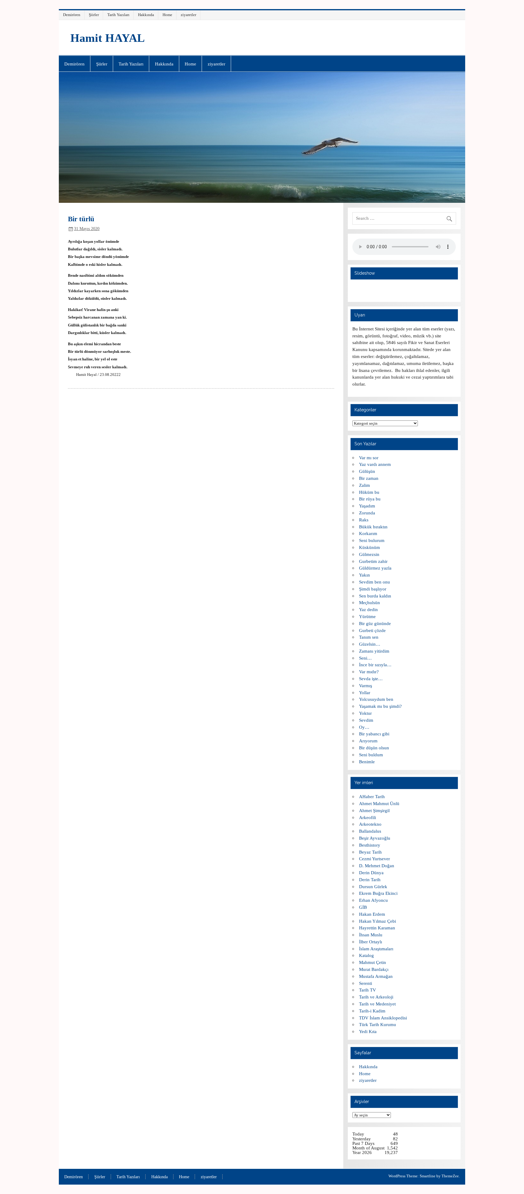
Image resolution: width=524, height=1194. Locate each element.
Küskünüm (369, 547)
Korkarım (368, 533)
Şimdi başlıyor (372, 588)
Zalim (364, 485)
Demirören (71, 14)
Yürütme (367, 616)
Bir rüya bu (370, 498)
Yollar (364, 692)
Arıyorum (368, 740)
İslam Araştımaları (376, 948)
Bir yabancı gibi (374, 733)
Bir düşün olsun (374, 747)
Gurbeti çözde (372, 630)
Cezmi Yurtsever (374, 858)
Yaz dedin (368, 609)
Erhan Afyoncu (373, 900)
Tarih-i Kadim (372, 1010)
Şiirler (94, 14)
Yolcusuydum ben (376, 699)
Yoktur (365, 713)
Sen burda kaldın (375, 595)
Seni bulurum (372, 540)
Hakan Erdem (372, 914)
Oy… (364, 727)
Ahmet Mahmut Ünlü (379, 803)
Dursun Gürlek (373, 886)
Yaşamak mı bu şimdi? (380, 706)
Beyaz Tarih (370, 852)
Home (167, 14)
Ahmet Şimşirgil (374, 810)
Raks (363, 519)
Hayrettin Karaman (377, 927)
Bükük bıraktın (373, 526)
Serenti (365, 983)
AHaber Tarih (372, 796)
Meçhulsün (369, 602)
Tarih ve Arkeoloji (376, 996)
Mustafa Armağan (376, 976)
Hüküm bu (369, 492)
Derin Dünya (371, 872)
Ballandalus (370, 831)
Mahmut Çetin (372, 962)
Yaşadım (367, 505)
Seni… (365, 658)
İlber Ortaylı (370, 941)
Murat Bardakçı (373, 969)
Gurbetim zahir (373, 561)
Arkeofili (367, 817)
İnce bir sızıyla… (375, 664)
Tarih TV (367, 989)
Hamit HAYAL (107, 38)
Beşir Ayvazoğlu (374, 838)
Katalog (366, 955)
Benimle (367, 761)
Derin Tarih (370, 879)
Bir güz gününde (375, 623)
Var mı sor (368, 457)
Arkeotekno (370, 824)
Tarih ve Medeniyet (377, 1003)
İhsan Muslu (370, 934)
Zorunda (367, 512)
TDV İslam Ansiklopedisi (383, 1017)
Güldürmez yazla (375, 567)
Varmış (365, 685)
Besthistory (369, 845)
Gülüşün (367, 471)
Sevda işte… (371, 678)
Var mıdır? (369, 671)
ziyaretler (188, 14)
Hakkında (146, 14)
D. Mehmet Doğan (376, 865)
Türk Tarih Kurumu (377, 1024)
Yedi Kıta (368, 1031)
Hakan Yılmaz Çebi (377, 921)
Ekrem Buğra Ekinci (378, 893)
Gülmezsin (369, 554)
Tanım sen (368, 637)
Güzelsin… (369, 644)
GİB (363, 907)
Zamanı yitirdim (374, 651)
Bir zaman (368, 478)
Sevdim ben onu (374, 581)
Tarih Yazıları (118, 14)
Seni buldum (371, 754)
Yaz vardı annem (375, 464)
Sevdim (366, 720)
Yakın (364, 574)
